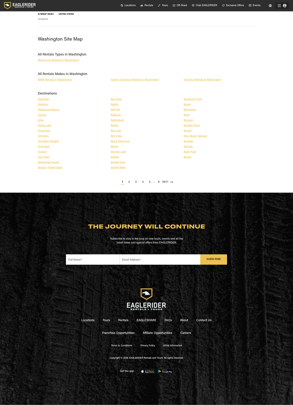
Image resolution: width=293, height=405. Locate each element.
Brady (187, 104)
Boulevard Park (193, 99)
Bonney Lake (118, 152)
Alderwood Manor (49, 110)
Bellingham (117, 120)
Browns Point (192, 125)
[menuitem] (128, 5)
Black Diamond (120, 141)
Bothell (115, 157)
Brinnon (188, 120)
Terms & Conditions (121, 346)
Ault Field (43, 157)
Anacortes (44, 131)
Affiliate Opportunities (157, 333)
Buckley (188, 141)
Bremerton (190, 110)
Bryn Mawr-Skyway (195, 136)
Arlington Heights (48, 141)
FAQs (168, 320)
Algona (42, 115)
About (184, 320)
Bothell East (118, 162)
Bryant (188, 131)
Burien (187, 157)
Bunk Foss (190, 152)
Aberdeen (43, 99)
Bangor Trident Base (50, 167)
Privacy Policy (147, 346)
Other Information (172, 346)
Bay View (116, 99)
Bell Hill (115, 110)
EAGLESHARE (146, 320)
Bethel (114, 125)
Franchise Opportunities (118, 333)
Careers (185, 333)
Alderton (43, 104)
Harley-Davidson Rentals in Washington (135, 80)
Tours (106, 320)
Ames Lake (44, 125)
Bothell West (118, 167)
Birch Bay (116, 136)
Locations (88, 320)
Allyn (41, 120)
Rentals (123, 320)
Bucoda (188, 146)
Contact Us (204, 320)
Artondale (44, 146)
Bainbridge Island (48, 162)
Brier (186, 115)
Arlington (43, 136)
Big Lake (116, 131)
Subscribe (214, 259)
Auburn (42, 152)
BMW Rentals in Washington (55, 80)
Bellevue (116, 115)
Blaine (114, 146)
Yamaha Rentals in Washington (202, 80)
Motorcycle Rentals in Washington (58, 60)
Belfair (115, 104)
